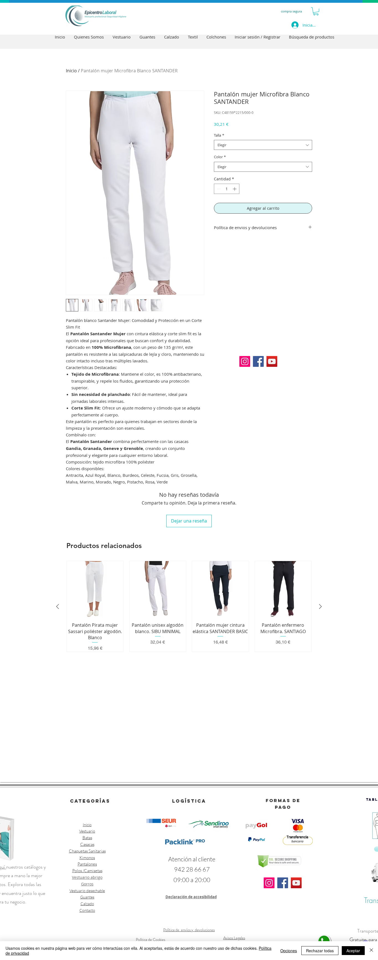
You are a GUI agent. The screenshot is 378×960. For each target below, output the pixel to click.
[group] (189, 606)
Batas (87, 837)
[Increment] (235, 189)
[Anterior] (57, 606)
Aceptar (353, 950)
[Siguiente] (320, 606)
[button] (316, 11)
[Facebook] (258, 361)
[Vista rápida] (95, 589)
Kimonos (87, 857)
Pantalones (87, 864)
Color (220, 156)
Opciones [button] (288, 950)
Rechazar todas (320, 950)
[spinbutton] (227, 189)
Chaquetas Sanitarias (87, 851)
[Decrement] (218, 189)
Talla (219, 135)
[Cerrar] (371, 951)
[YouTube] (271, 361)
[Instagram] (244, 361)
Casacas (87, 844)
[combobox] (263, 145)
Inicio (71, 71)
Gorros (87, 884)
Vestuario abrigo (87, 877)
